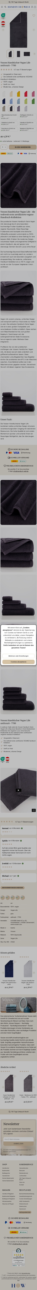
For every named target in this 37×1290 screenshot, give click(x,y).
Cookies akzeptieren (18, 662)
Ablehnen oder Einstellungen (18, 656)
